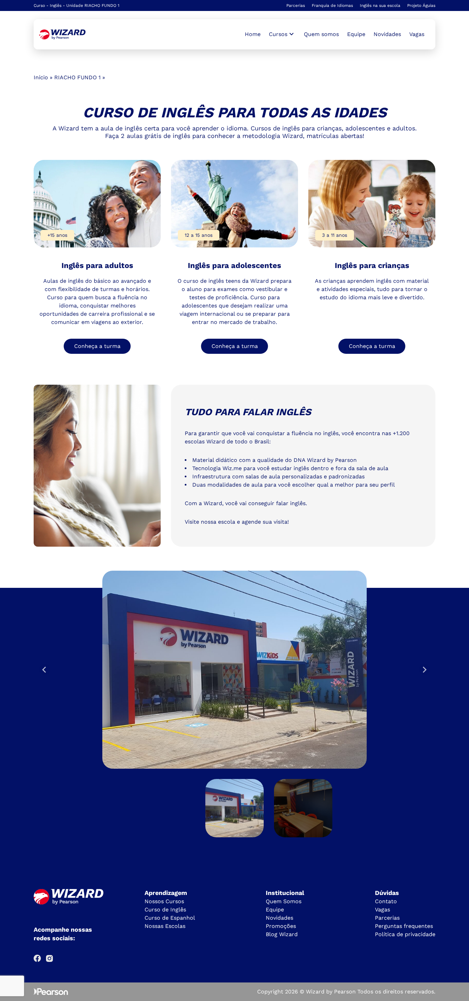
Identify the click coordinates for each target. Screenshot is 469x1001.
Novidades (387, 34)
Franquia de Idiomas (332, 5)
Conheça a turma (97, 346)
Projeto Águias (421, 5)
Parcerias (295, 5)
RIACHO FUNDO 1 (77, 77)
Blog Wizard (282, 934)
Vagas (416, 34)
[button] (234, 808)
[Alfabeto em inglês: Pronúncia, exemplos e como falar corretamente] (62, 34)
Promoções (281, 926)
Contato (386, 901)
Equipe (356, 34)
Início (41, 77)
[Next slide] (424, 669)
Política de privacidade (405, 934)
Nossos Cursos (164, 901)
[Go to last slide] (44, 669)
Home (253, 34)
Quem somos (321, 34)
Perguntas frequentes (404, 926)
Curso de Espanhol (170, 918)
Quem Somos (283, 901)
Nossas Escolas (165, 926)
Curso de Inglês (165, 909)
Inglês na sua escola (380, 5)
